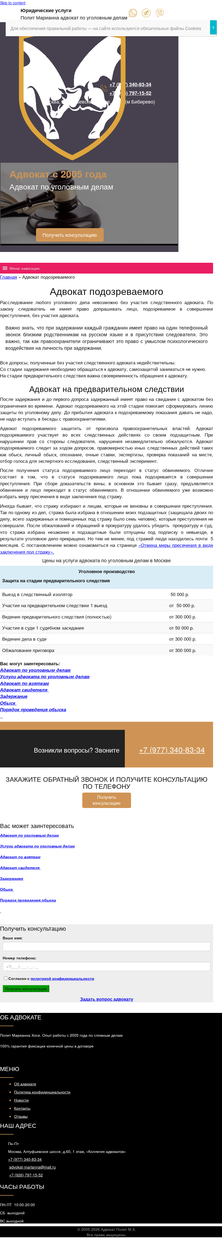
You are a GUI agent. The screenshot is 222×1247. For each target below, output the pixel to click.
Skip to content (12, 2)
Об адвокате (25, 1083)
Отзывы (21, 1116)
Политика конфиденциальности (42, 1092)
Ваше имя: (13, 937)
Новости (21, 1100)
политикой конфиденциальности (62, 978)
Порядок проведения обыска (33, 709)
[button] (24, 257)
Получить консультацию (70, 234)
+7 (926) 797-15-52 (130, 93)
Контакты (22, 1108)
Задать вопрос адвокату (106, 999)
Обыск (8, 703)
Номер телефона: (19, 957)
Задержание (13, 696)
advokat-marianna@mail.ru (32, 1167)
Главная (8, 276)
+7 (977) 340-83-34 (130, 84)
